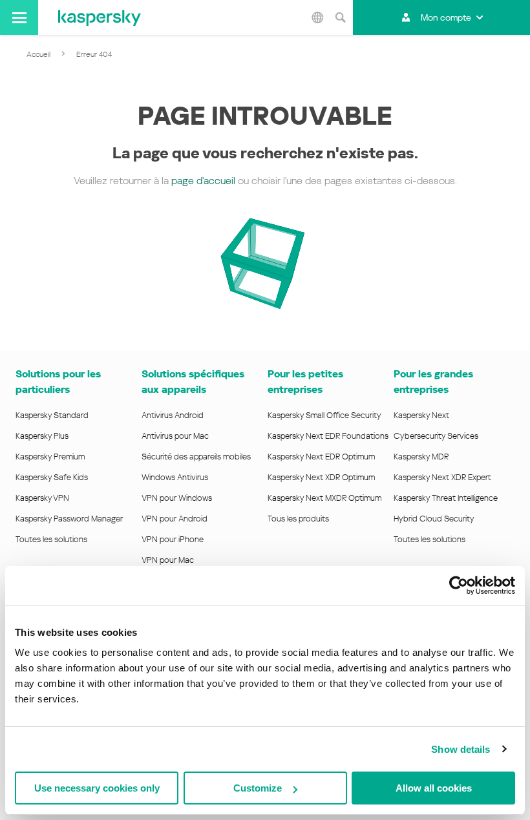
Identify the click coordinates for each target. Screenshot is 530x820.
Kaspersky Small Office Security (324, 415)
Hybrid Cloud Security (434, 518)
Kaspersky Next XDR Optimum (321, 477)
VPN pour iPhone (173, 539)
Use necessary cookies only (97, 788)
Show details (460, 749)
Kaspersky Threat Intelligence (446, 498)
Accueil (38, 54)
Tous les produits (298, 518)
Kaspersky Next (421, 415)
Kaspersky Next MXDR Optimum (324, 498)
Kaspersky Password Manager (69, 518)
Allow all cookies (434, 788)
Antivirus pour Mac (175, 436)
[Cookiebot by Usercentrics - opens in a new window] (458, 585)
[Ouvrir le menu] (19, 17)
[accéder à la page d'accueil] (100, 17)
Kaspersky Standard (52, 415)
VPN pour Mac (168, 560)
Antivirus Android (173, 415)
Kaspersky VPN (42, 498)
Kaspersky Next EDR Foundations (328, 436)
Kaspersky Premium (50, 456)
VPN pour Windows (177, 498)
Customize (257, 788)
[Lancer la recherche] (340, 17)
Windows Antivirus (175, 477)
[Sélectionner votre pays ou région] (317, 17)
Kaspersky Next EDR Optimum (321, 456)
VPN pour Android (174, 518)
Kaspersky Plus (42, 436)
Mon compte (446, 17)
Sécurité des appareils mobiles (196, 456)
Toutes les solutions (51, 539)
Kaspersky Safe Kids (52, 477)
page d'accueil (203, 180)
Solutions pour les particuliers (58, 381)
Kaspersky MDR (421, 456)
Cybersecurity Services (436, 436)
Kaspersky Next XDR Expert (442, 477)
